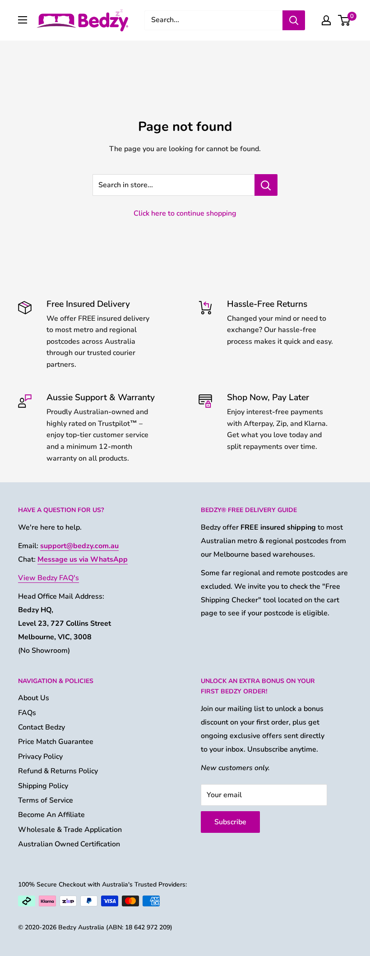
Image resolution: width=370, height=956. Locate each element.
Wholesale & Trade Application (70, 830)
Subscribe (230, 822)
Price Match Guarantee (55, 742)
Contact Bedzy (41, 727)
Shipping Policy (43, 786)
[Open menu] (22, 19)
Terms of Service (45, 800)
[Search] (293, 20)
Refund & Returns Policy (58, 771)
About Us (33, 698)
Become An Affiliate (51, 815)
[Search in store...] (266, 185)
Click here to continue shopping (185, 213)
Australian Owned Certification (69, 844)
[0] (344, 20)
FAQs (27, 713)
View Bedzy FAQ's (48, 578)
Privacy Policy (40, 757)
